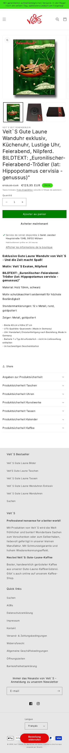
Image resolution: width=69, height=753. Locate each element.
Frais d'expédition (25, 190)
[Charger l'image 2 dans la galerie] (34, 112)
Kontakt (11, 628)
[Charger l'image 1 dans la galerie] (13, 112)
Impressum (13, 620)
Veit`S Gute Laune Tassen (22, 478)
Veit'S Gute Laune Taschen (22, 470)
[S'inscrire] (58, 691)
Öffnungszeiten (16, 658)
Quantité (7, 195)
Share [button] (9, 366)
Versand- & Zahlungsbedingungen (27, 635)
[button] (4, 19)
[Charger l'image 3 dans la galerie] (55, 112)
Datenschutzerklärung (20, 612)
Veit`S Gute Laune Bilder (21, 463)
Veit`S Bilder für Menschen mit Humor (28, 744)
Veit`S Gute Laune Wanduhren (24, 493)
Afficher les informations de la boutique (29, 247)
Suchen (11, 501)
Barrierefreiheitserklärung (22, 666)
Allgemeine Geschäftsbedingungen (27, 650)
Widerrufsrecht (15, 643)
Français (33, 725)
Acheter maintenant (34, 223)
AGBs (10, 605)
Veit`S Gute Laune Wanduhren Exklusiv (30, 485)
